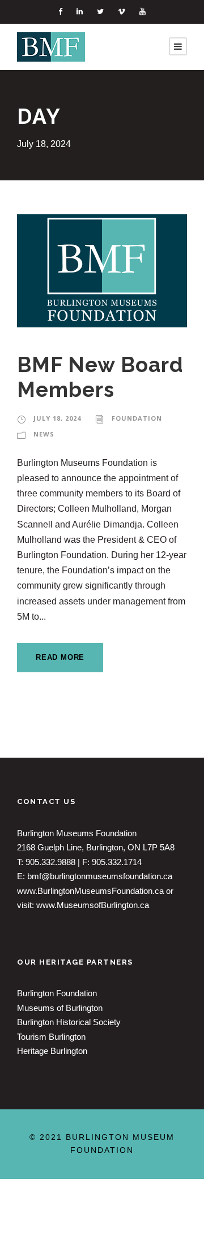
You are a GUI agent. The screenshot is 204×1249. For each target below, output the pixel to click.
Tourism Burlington (51, 1036)
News (43, 434)
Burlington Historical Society (69, 1022)
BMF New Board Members (100, 377)
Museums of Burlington (60, 1008)
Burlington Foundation (57, 993)
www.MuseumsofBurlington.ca (92, 905)
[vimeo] (121, 11)
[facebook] (60, 11)
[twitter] (100, 11)
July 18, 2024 (57, 418)
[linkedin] (79, 11)
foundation (137, 418)
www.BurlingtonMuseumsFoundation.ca (90, 891)
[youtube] (142, 11)
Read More (60, 657)
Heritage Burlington (52, 1051)
